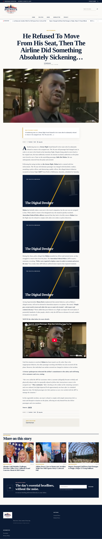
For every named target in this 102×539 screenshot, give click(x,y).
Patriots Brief (92, 1)
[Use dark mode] (98, 1)
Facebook (30, 141)
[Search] (97, 8)
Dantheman (48, 63)
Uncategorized (51, 30)
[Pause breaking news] (97, 21)
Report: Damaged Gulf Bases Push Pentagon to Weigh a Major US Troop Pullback (54, 21)
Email (35, 141)
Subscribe (90, 486)
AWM (30, 407)
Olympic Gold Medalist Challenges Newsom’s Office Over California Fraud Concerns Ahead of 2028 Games (16, 468)
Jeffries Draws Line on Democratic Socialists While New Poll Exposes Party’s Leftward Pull (51, 468)
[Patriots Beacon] (11, 9)
